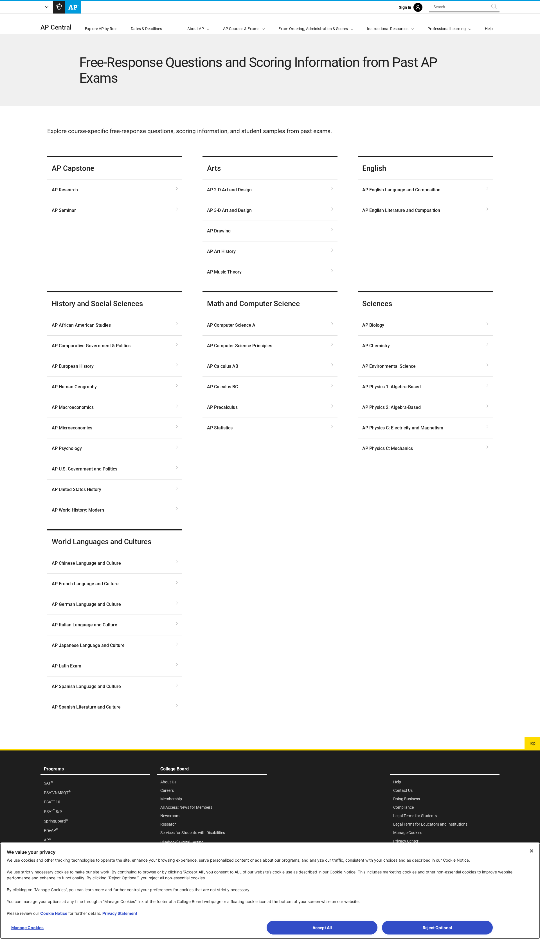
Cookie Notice (53, 913)
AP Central (55, 27)
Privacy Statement (119, 913)
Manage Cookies (27, 927)
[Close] (531, 851)
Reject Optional (437, 927)
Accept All (322, 927)
